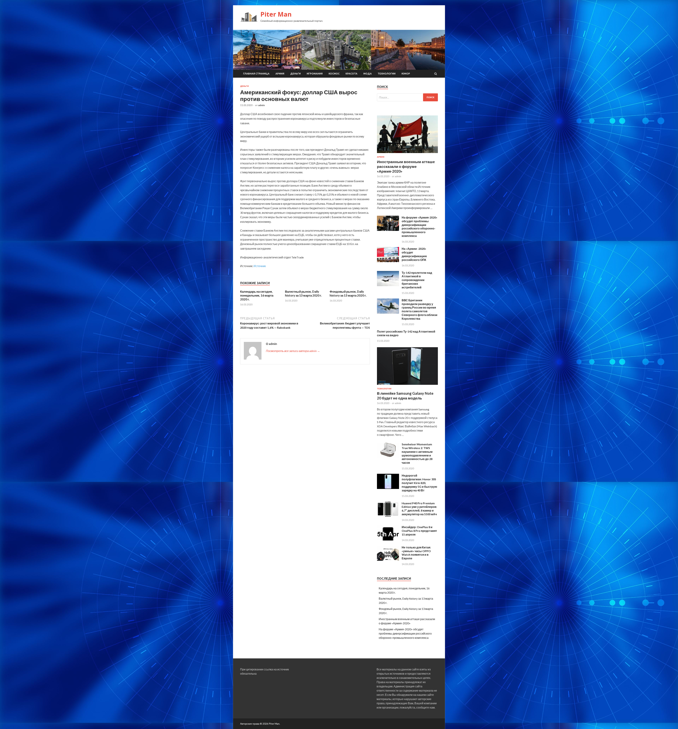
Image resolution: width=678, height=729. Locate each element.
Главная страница (256, 73)
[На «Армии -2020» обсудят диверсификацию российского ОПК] (388, 261)
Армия (279, 73)
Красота (351, 73)
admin (261, 105)
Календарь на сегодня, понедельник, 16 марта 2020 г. (256, 295)
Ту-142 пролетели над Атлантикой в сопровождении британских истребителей (417, 280)
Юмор (406, 73)
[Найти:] (407, 97)
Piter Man (276, 14)
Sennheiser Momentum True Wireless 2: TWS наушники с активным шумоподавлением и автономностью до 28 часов (417, 453)
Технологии (387, 73)
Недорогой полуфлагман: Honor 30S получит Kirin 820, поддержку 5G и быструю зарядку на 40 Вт (419, 483)
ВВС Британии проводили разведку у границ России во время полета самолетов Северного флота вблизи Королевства (419, 309)
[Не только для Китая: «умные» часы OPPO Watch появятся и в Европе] (388, 559)
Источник (260, 266)
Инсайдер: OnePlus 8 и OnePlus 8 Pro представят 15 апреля (419, 530)
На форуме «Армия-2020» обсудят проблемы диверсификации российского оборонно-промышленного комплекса (419, 226)
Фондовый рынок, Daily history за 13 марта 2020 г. (348, 293)
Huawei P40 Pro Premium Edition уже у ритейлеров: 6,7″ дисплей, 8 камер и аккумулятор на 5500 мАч (419, 508)
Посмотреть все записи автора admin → (293, 350)
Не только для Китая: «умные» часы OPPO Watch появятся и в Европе (416, 553)
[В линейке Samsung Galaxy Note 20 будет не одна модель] (407, 385)
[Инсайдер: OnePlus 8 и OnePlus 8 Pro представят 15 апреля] (388, 539)
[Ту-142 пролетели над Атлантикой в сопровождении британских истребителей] (388, 285)
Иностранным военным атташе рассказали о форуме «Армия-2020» (406, 166)
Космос (334, 73)
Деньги (295, 73)
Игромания (315, 73)
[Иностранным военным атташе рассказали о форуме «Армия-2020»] (407, 153)
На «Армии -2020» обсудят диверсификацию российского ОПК (414, 254)
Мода (367, 73)
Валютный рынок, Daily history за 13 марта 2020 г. (303, 293)
